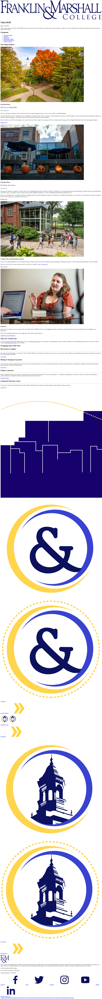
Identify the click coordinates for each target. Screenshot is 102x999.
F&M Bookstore (13, 997)
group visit (44, 264)
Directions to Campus (8, 39)
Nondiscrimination (35, 997)
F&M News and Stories (26, 997)
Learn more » (3, 356)
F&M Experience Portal (68, 997)
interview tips (11, 333)
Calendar (3, 997)
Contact (19, 997)
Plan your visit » (4, 266)
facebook (3, 984)
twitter (27, 984)
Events (55, 997)
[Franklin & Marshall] (51, 19)
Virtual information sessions (10, 342)
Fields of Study (60, 997)
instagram (52, 984)
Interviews (6, 36)
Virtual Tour (6, 37)
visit (39, 264)
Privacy (52, 997)
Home (2, 25)
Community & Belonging (44, 997)
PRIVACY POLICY (5, 996)
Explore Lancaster (8, 41)
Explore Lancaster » (5, 378)
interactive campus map (35, 341)
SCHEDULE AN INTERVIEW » (8, 335)
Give (6, 997)
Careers (8, 997)
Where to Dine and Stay (9, 40)
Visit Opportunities (8, 35)
